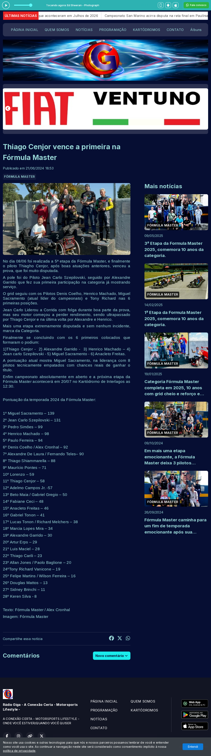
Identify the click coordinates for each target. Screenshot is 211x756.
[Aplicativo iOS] (175, 5)
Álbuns (196, 30)
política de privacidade (19, 750)
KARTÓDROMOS (146, 30)
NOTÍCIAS (84, 30)
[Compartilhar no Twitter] (119, 639)
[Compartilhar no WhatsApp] (127, 639)
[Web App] (161, 5)
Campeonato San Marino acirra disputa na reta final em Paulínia (130, 16)
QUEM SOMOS (57, 30)
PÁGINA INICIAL (24, 30)
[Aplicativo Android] (168, 5)
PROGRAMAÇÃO (112, 30)
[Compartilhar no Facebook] (111, 639)
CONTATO (175, 30)
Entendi (193, 746)
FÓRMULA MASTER (19, 177)
